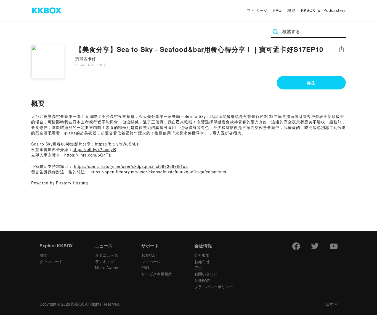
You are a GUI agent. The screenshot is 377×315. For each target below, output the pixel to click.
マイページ (257, 10)
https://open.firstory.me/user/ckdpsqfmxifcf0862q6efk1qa (131, 166)
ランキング (104, 261)
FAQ (277, 10)
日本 (329, 304)
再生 (311, 83)
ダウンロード (51, 261)
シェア (341, 49)
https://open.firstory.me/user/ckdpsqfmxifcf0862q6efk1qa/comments (158, 171)
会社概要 (202, 255)
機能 (291, 10)
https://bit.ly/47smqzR (94, 149)
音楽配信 (202, 280)
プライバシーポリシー (213, 286)
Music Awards (107, 267)
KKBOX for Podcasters (323, 10)
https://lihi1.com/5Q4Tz (87, 155)
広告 (198, 267)
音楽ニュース (106, 255)
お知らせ (202, 261)
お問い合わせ (205, 274)
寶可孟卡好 (85, 58)
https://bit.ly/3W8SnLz (117, 144)
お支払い (149, 255)
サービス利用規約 (156, 274)
